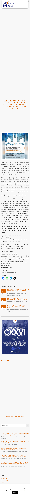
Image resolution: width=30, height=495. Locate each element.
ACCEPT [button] (15, 492)
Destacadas (4, 482)
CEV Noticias (4, 478)
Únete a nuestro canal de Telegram (15, 416)
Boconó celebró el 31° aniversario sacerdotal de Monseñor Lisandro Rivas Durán (17, 306)
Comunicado (4, 480)
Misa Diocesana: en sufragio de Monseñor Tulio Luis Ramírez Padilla (17, 299)
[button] (29, 1)
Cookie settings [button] (21, 489)
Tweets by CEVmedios (6, 361)
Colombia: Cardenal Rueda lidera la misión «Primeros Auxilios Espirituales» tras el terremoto (14, 456)
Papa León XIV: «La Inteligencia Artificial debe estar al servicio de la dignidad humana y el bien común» (18, 291)
